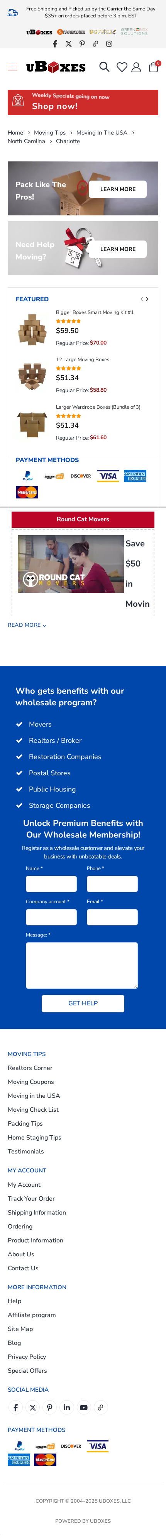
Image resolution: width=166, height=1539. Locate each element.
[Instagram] (109, 43)
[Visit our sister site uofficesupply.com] (103, 32)
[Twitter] (68, 43)
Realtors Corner (30, 1068)
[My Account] (136, 67)
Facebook (15, 1407)
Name (34, 868)
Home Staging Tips (34, 1137)
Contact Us (23, 1268)
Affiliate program (32, 1315)
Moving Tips (50, 133)
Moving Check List (33, 1110)
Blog (14, 1343)
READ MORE (24, 625)
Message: (38, 935)
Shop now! (55, 106)
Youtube (84, 1407)
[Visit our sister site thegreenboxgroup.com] (134, 32)
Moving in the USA (101, 133)
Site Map (20, 1329)
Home (15, 132)
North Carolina (26, 141)
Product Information (35, 1240)
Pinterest (49, 1407)
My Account (24, 1185)
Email (95, 901)
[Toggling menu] (12, 67)
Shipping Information (37, 1212)
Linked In (66, 1407)
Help (14, 1301)
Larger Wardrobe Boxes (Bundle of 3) (98, 407)
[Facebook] (55, 43)
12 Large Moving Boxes (82, 359)
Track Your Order (31, 1198)
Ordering (20, 1226)
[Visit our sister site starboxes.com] (71, 32)
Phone (95, 868)
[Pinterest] (82, 43)
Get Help (83, 1003)
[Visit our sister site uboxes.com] (39, 32)
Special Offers (27, 1371)
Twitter (32, 1407)
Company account (47, 901)
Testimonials (26, 1151)
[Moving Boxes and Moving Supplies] (55, 67)
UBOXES (100, 1521)
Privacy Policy (27, 1357)
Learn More (118, 189)
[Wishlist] (121, 67)
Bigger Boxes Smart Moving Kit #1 (95, 312)
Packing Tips (25, 1123)
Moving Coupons (31, 1082)
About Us (21, 1254)
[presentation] (146, 299)
